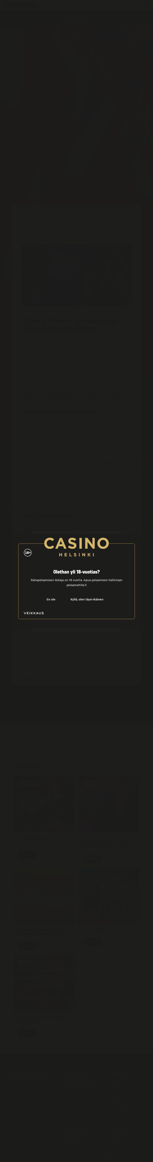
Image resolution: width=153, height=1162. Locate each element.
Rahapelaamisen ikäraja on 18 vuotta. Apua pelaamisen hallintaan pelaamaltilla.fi (76, 583)
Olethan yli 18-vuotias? (76, 572)
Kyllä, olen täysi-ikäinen (87, 599)
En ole (51, 599)
